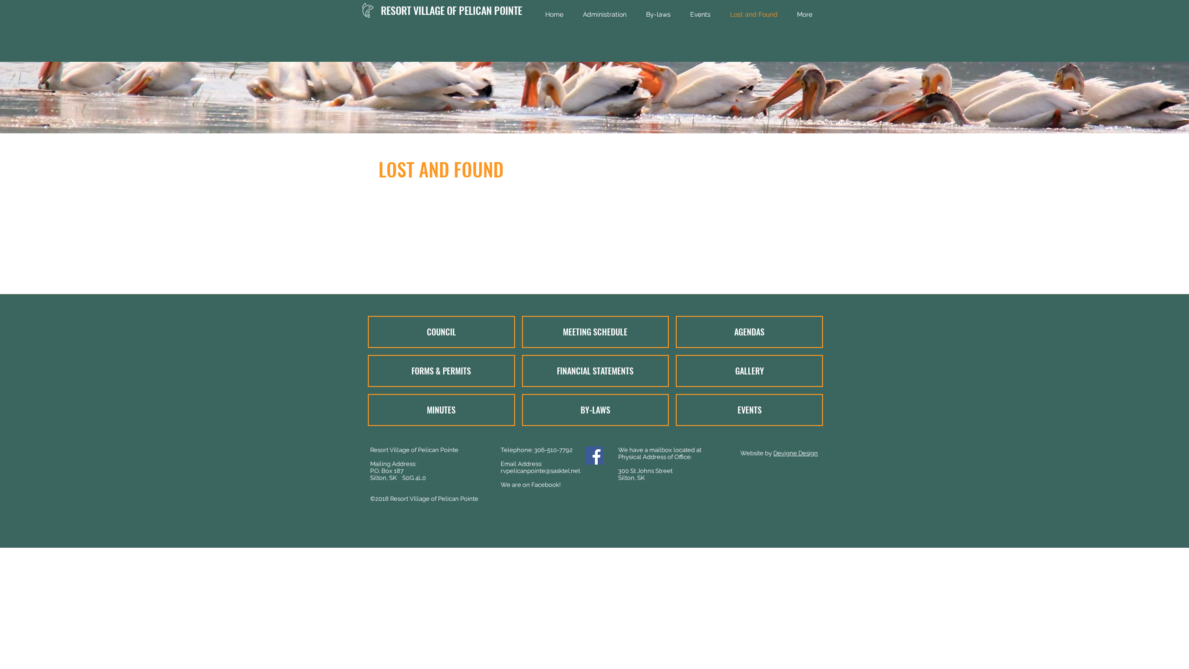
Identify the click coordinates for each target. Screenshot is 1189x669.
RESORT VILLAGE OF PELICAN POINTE (451, 10)
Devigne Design (795, 453)
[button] (604, 14)
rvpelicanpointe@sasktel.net (540, 470)
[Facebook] (594, 455)
